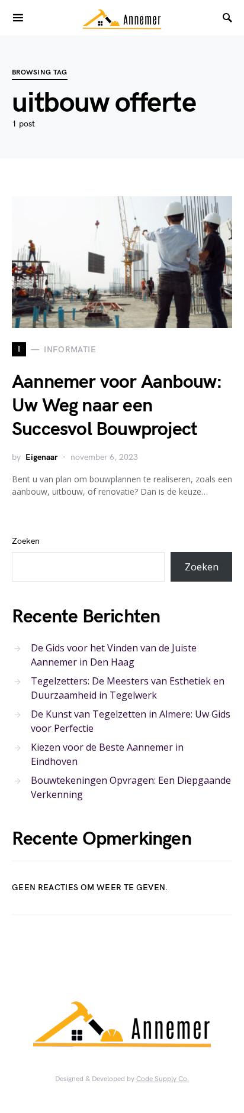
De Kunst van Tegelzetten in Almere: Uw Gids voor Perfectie (130, 721)
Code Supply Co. (163, 1079)
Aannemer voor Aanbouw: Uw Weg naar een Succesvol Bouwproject (117, 406)
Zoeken (26, 541)
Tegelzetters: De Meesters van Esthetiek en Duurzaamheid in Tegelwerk (127, 688)
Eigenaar (41, 457)
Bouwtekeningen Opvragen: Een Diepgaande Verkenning (131, 787)
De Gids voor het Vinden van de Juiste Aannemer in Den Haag (114, 655)
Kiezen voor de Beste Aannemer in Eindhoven (107, 754)
